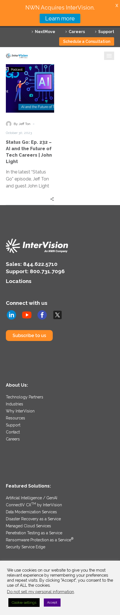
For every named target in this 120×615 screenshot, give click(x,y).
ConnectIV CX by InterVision (34, 505)
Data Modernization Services (31, 512)
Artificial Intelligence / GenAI (31, 498)
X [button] (117, 5)
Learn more (60, 18)
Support (106, 31)
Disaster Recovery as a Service (33, 519)
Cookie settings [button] (24, 602)
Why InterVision (20, 411)
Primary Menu (109, 56)
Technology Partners (24, 397)
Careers (77, 31)
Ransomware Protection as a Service (39, 540)
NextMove (45, 31)
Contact (13, 432)
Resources (15, 418)
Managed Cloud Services (28, 526)
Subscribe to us (29, 335)
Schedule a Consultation (86, 41)
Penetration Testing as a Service (34, 533)
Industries (14, 404)
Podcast (17, 69)
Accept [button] (52, 602)
